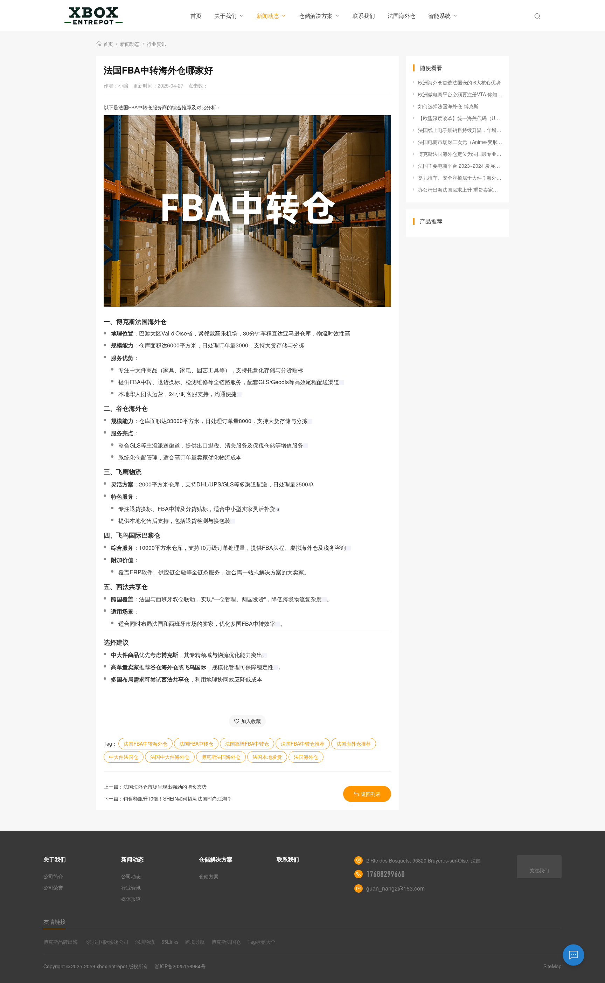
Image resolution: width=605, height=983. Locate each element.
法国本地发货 (267, 756)
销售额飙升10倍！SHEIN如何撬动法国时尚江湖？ (177, 798)
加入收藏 (251, 721)
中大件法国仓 (123, 756)
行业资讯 (156, 43)
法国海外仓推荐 (353, 743)
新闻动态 (268, 16)
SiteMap (552, 966)
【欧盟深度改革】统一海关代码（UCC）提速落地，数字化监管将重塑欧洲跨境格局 (460, 118)
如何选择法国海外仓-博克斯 (448, 106)
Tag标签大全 (262, 941)
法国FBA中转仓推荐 (303, 743)
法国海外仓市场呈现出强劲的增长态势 (165, 786)
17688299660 (385, 874)
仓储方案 (208, 876)
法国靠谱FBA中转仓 (247, 743)
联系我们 (364, 16)
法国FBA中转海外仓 (145, 743)
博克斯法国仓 (226, 941)
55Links (170, 941)
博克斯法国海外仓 (221, 756)
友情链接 (54, 922)
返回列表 (371, 793)
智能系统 (439, 16)
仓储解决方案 (316, 16)
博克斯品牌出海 (60, 941)
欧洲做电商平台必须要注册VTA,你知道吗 (460, 94)
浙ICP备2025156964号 (180, 966)
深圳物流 (145, 941)
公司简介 (53, 876)
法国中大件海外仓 (169, 756)
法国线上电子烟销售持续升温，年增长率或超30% (460, 129)
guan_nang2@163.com (395, 888)
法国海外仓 (402, 16)
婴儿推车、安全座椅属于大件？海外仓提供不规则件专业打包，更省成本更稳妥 (460, 177)
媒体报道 (131, 898)
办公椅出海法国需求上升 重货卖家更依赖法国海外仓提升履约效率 (460, 189)
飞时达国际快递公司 (106, 941)
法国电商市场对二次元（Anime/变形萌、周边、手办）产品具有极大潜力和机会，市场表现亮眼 (460, 141)
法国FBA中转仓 (196, 743)
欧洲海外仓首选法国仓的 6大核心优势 (459, 82)
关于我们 (225, 16)
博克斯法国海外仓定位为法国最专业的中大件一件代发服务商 (460, 153)
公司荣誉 (53, 887)
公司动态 (131, 876)
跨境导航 (195, 941)
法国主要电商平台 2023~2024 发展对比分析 (460, 165)
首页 (196, 16)
